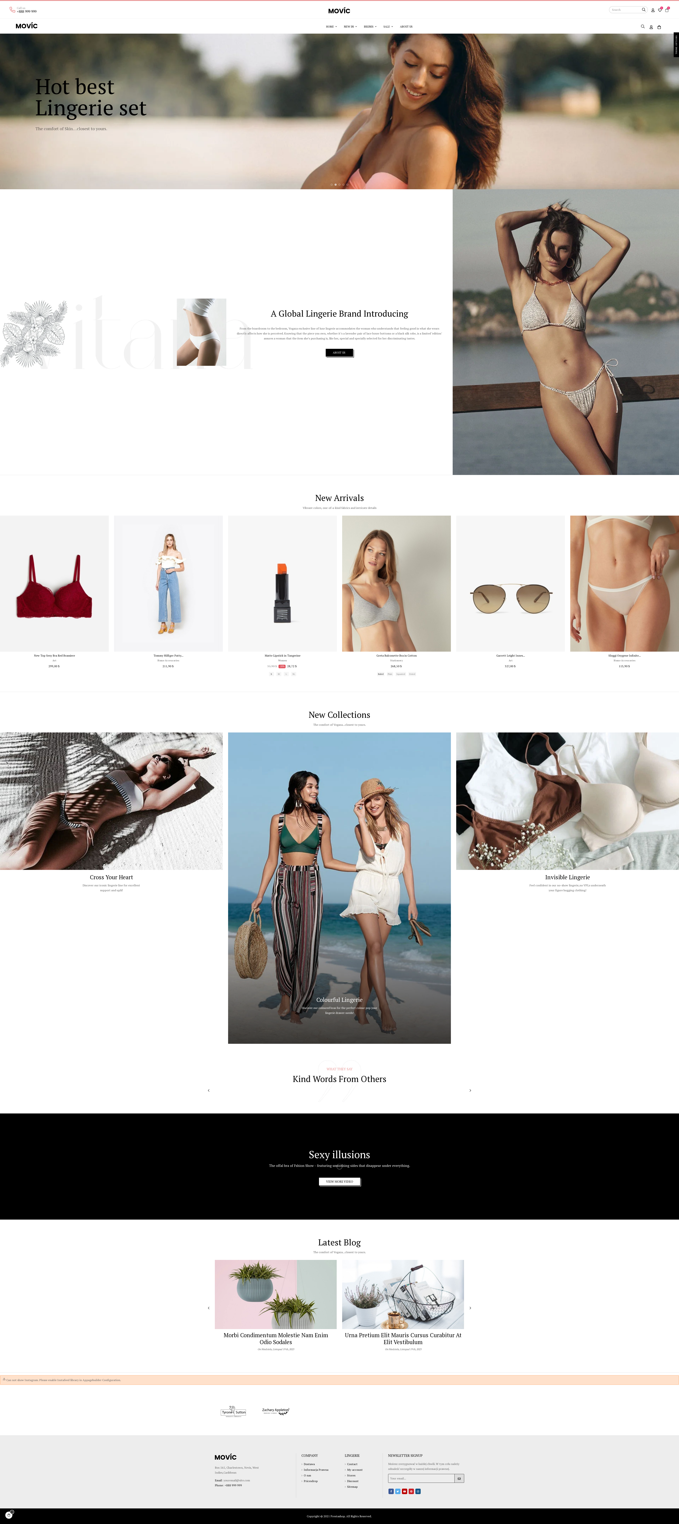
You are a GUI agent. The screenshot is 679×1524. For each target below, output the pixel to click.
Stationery (396, 660)
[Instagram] (418, 1491)
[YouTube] (404, 1491)
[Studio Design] (276, 1411)
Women (282, 660)
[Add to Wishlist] (102, 522)
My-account (355, 1470)
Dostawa (309, 1464)
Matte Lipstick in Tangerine (282, 655)
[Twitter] (398, 1491)
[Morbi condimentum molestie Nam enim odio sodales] (403, 1294)
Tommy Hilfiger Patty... (168, 655)
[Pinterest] (411, 1491)
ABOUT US (339, 352)
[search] (643, 9)
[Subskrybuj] (459, 1478)
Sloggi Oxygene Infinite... (624, 655)
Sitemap (352, 1487)
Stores (351, 1475)
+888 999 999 (26, 11)
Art (54, 660)
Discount (353, 1481)
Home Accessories (168, 660)
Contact (352, 1464)
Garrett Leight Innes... (510, 655)
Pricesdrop (311, 1481)
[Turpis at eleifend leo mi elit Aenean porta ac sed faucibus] (276, 1294)
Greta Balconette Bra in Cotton (396, 655)
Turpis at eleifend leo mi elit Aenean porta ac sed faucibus (275, 1338)
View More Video (339, 1181)
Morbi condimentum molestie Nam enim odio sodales (403, 1338)
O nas (307, 1475)
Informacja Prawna (316, 1470)
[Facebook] (391, 1491)
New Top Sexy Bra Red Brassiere (54, 655)
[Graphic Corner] (233, 1411)
